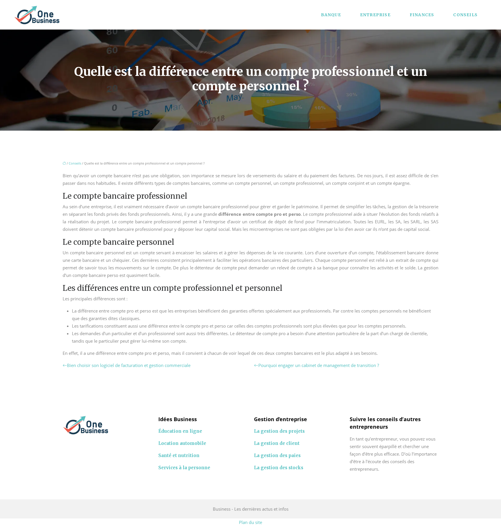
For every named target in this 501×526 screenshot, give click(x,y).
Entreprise (375, 14)
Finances (422, 14)
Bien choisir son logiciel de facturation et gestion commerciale (128, 365)
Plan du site (250, 522)
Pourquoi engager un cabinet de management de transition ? (318, 365)
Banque (331, 14)
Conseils (465, 14)
